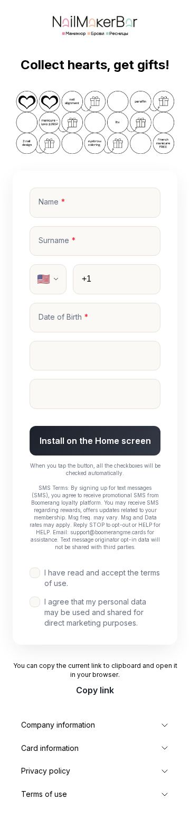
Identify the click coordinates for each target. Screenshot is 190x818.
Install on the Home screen (95, 440)
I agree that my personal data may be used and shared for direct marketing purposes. (95, 612)
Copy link (95, 690)
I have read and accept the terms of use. (102, 578)
